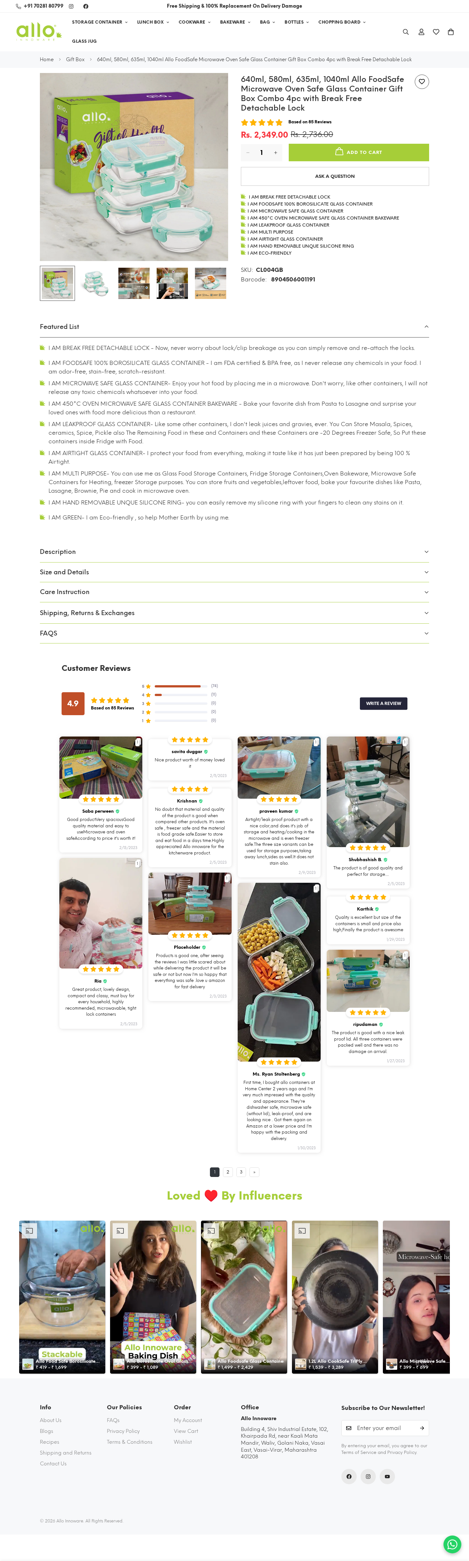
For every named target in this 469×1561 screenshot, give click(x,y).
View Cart (186, 1431)
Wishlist (183, 1442)
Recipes (49, 1442)
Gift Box (75, 59)
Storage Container (97, 22)
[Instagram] (71, 6)
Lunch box (150, 22)
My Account (188, 1420)
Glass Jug (84, 41)
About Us (51, 1420)
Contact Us (53, 1464)
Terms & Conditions (130, 1442)
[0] (450, 32)
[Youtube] (387, 1476)
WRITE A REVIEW (383, 703)
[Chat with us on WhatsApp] (452, 1544)
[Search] (406, 32)
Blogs (46, 1431)
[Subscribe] (422, 1428)
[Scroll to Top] (456, 1526)
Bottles (294, 22)
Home (47, 59)
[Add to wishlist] (422, 82)
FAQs (113, 1420)
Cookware (192, 22)
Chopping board (339, 22)
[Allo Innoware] (39, 32)
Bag (265, 22)
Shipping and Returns (66, 1453)
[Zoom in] (214, 86)
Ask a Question (335, 176)
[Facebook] (85, 6)
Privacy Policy (123, 1431)
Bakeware (232, 22)
